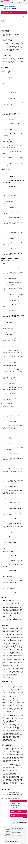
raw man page (14, 807)
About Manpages (13, 2)
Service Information (10, 6)
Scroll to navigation (7, 12)
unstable (13, 822)
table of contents (16, 811)
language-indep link (16, 803)
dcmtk (10, 8)
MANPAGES (6, 0)
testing (6, 8)
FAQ (20, 2)
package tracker (15, 805)
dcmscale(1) (4, 16)
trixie (12, 818)
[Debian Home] (2, 3)
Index (6, 2)
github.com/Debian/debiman (20, 840)
